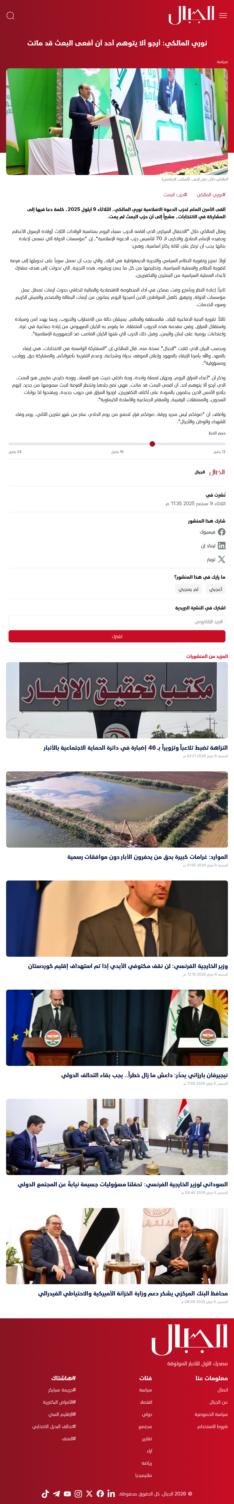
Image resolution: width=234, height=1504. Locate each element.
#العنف (69, 1438)
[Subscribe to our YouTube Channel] (67, 1494)
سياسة (222, 61)
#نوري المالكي (211, 194)
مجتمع (145, 1426)
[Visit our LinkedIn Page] (111, 1494)
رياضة (147, 1463)
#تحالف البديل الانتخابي (54, 1426)
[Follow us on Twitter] (89, 1493)
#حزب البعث (175, 194)
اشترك (117, 636)
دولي (147, 1414)
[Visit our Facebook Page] (100, 1493)
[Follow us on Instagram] (78, 1494)
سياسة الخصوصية (211, 1414)
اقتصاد (146, 1402)
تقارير (147, 1438)
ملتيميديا (143, 1475)
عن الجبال (219, 1402)
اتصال (223, 1390)
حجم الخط (217, 432)
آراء (149, 1451)
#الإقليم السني (62, 1414)
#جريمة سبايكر (62, 1390)
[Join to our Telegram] (56, 1494)
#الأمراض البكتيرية (59, 1402)
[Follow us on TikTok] (45, 1494)
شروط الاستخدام (212, 1426)
